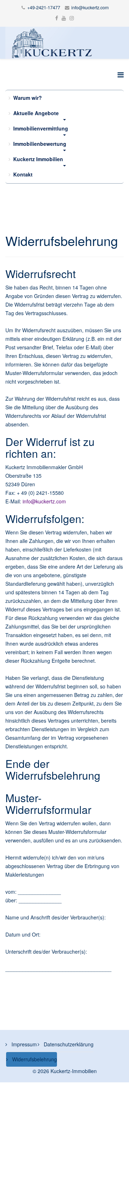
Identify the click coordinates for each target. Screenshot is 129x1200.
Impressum (23, 1044)
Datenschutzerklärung (68, 1044)
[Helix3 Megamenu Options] (121, 74)
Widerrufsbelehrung (34, 1059)
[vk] (72, 17)
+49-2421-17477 (43, 7)
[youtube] (64, 17)
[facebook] (56, 17)
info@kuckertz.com (90, 7)
